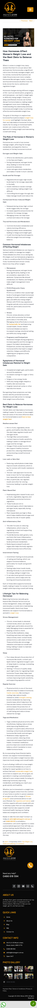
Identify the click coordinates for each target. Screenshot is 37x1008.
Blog (7, 924)
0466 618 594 (10, 876)
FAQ (7, 928)
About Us (9, 921)
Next (31, 21)
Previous (24, 21)
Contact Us (10, 932)
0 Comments (20, 843)
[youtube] (23, 886)
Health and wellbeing (9, 843)
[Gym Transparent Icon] (9, 847)
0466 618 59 (10, 821)
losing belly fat (14, 324)
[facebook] (14, 886)
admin (6, 841)
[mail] (28, 886)
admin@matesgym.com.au (14, 952)
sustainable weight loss (23, 771)
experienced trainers (23, 801)
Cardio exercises (13, 693)
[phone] (32, 886)
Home (8, 917)
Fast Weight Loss (27, 841)
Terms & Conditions (19, 989)
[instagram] (18, 886)
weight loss (14, 613)
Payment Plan (7, 989)
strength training (25, 698)
